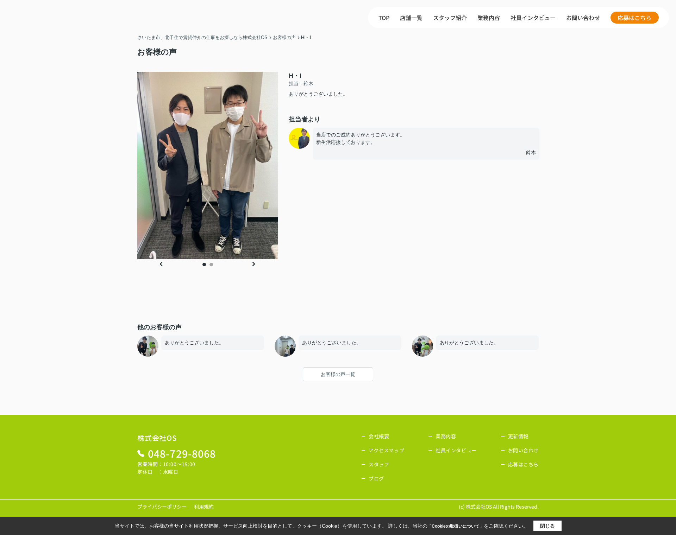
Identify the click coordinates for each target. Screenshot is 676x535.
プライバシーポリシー (162, 506)
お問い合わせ (583, 17)
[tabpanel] (207, 165)
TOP (383, 17)
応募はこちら (634, 17)
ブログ (376, 478)
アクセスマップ (386, 450)
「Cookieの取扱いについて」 (455, 526)
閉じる (547, 526)
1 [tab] (204, 264)
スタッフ (379, 464)
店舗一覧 (411, 17)
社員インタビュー (533, 17)
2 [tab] (211, 264)
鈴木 (534, 152)
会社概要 (379, 436)
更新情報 (518, 436)
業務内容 (488, 17)
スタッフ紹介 (450, 17)
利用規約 (204, 506)
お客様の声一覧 (338, 374)
